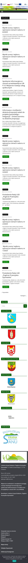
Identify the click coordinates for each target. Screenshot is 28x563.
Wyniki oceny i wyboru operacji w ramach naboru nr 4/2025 (13, 143)
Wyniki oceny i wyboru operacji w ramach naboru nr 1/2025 (13, 248)
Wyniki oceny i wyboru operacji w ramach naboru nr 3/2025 (13, 170)
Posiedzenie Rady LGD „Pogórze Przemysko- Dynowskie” (11, 275)
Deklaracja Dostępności (7, 551)
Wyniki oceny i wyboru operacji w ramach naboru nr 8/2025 (13, 30)
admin (11, 25)
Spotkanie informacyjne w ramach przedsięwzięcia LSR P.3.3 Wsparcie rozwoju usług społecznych (13, 84)
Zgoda (14, 560)
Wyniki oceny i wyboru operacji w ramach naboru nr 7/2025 (13, 56)
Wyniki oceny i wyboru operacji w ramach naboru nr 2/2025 (13, 221)
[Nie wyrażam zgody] (26, 558)
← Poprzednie (4, 292)
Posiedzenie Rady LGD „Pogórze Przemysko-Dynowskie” (11, 196)
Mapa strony (4, 544)
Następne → (24, 295)
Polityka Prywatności (7, 548)
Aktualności (5, 22)
